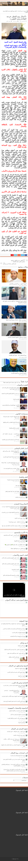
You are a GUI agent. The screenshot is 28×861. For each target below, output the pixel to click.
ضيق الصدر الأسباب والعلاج (14, 657)
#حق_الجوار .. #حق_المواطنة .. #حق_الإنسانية (16, 731)
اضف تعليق (8, 21)
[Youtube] (15, 859)
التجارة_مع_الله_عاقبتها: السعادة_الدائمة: (17, 337)
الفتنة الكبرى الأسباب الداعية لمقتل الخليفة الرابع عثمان (14, 701)
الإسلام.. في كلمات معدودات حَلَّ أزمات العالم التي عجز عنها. (13, 525)
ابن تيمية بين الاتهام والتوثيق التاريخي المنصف (10, 393)
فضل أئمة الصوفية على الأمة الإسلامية (17, 636)
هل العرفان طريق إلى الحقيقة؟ (13, 479)
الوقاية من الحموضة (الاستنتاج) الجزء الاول (11, 575)
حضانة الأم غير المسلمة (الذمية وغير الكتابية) (10, 439)
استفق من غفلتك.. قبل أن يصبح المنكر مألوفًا (16, 320)
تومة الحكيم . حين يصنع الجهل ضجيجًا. (18, 548)
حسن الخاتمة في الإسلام (20, 497)
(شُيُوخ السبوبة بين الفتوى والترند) (18, 373)
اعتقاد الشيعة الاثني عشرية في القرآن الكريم (16, 672)
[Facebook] (16, 859)
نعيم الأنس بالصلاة (21, 645)
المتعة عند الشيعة (21, 676)
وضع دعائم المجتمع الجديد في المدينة (17, 755)
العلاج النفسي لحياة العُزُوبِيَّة (19, 540)
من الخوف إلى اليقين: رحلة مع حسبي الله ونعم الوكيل (14, 649)
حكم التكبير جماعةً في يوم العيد (9, 263)
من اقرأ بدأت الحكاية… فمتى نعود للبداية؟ (17, 522)
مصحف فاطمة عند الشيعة (20, 668)
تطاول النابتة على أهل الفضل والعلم (12, 491)
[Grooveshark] (14, 859)
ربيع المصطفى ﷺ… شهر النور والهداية (17, 355)
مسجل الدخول (11, 382)
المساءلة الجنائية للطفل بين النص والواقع (11, 422)
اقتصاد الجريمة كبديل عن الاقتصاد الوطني (17, 710)
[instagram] (12, 859)
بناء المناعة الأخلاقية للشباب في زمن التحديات (10, 512)
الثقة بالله (17, 485)
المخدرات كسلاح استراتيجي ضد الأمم (18, 714)
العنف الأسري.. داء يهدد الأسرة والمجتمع (11, 535)
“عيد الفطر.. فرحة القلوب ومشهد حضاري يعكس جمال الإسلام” (18, 260)
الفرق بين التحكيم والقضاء (14, 428)
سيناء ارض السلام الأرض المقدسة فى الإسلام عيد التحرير (14, 628)
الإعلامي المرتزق (21, 722)
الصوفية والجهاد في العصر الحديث (18, 632)
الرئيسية (25, 11)
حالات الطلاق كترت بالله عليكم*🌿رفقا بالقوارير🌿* (14, 544)
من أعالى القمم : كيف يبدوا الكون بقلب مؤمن (16, 653)
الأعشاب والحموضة (15, 569)
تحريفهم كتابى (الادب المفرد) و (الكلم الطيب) (16, 718)
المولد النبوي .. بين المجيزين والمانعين (17, 283)
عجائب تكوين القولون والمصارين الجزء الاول (10, 563)
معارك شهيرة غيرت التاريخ (20, 518)
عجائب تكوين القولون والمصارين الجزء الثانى (10, 557)
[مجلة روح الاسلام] (14, 3)
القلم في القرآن (16, 399)
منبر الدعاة (20, 11)
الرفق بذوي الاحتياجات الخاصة (19, 735)
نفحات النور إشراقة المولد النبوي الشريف (11, 456)
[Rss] (17, 859)
